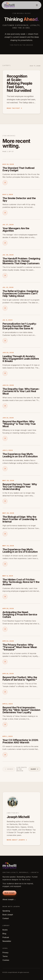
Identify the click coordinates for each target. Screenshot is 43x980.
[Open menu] (37, 5)
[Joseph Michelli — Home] (9, 5)
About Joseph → (9, 899)
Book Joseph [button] (9, 893)
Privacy (5, 952)
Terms (5, 956)
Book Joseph (8, 915)
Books (5, 930)
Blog (4, 934)
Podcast (6, 937)
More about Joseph (16, 840)
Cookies (6, 960)
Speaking (6, 911)
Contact (6, 918)
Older (33, 769)
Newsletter (7, 941)
